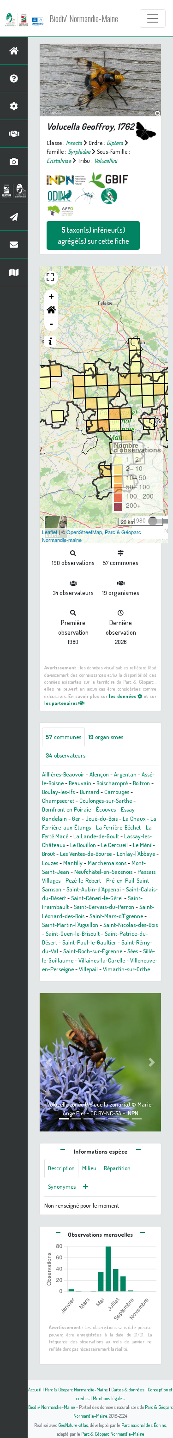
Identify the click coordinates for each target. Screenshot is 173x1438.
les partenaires (61, 703)
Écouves (106, 809)
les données (123, 696)
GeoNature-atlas (73, 1425)
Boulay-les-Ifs (58, 791)
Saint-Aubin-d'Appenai (93, 889)
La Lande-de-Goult (96, 836)
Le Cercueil (114, 844)
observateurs (65, 755)
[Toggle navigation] (153, 18)
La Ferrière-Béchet (118, 827)
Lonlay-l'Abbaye (136, 853)
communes (63, 736)
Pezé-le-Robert (83, 880)
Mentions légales (109, 1398)
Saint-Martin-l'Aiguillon (70, 924)
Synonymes (62, 1186)
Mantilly (73, 862)
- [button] (51, 324)
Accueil (35, 1389)
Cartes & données (127, 1389)
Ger (76, 818)
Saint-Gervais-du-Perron (104, 906)
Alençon (99, 774)
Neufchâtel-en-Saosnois (103, 871)
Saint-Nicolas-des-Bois (130, 924)
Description (61, 1168)
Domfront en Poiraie (66, 809)
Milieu (89, 1168)
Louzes (50, 862)
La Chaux (134, 818)
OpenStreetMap (84, 531)
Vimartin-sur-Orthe (126, 969)
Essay (128, 809)
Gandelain (54, 818)
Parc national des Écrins (143, 1425)
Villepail (88, 969)
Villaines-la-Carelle (101, 960)
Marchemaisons (107, 862)
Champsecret (58, 800)
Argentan (125, 774)
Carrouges (116, 791)
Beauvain (80, 783)
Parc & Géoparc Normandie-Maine (76, 1389)
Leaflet (49, 531)
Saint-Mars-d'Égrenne (116, 916)
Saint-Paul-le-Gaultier (89, 942)
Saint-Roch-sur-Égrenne (92, 951)
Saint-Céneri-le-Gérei (97, 898)
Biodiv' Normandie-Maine (83, 18)
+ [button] (51, 296)
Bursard (89, 791)
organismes (106, 736)
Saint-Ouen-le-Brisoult (73, 933)
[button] (51, 310)
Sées (132, 951)
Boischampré (112, 783)
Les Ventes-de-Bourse (86, 853)
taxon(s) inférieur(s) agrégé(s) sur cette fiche (93, 235)
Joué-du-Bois (101, 818)
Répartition (117, 1168)
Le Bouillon (83, 844)
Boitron (141, 783)
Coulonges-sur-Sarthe (105, 800)
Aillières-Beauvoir (63, 774)
